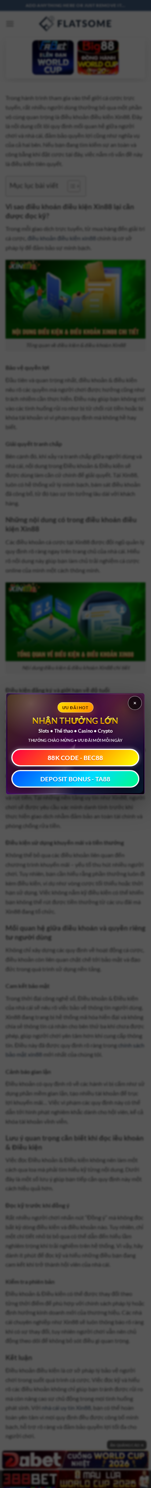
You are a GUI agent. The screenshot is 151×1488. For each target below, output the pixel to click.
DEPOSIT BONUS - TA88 (75, 779)
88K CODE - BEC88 (75, 758)
